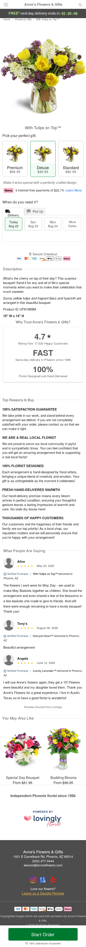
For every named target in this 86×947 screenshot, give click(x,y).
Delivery (13, 214)
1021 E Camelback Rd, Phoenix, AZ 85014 (43, 856)
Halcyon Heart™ (43, 636)
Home (6, 19)
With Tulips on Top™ (45, 574)
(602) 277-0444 (43, 861)
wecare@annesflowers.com (43, 865)
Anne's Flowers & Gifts (43, 4)
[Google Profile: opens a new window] (43, 880)
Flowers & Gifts (23, 19)
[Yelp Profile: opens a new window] (53, 880)
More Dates (72, 224)
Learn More (73, 190)
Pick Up (38, 211)
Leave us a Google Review (43, 893)
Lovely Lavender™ (44, 671)
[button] (77, 937)
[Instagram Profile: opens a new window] (33, 880)
